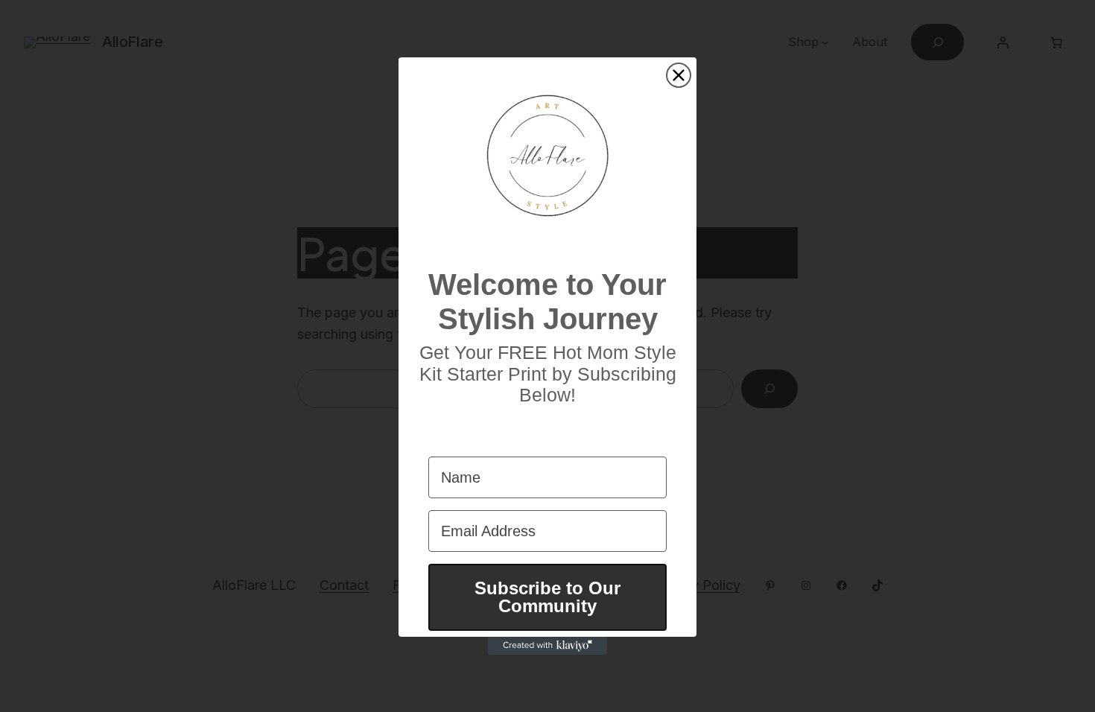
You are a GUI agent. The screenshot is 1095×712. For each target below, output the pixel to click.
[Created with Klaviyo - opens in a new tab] (547, 646)
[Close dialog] (679, 75)
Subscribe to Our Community (547, 597)
